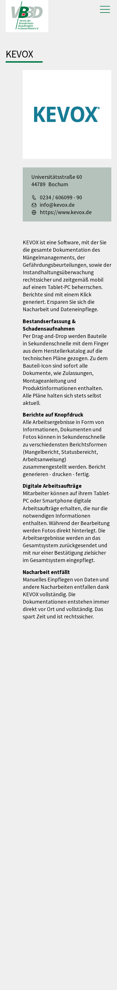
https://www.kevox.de (66, 212)
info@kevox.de (57, 204)
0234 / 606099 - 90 (61, 197)
